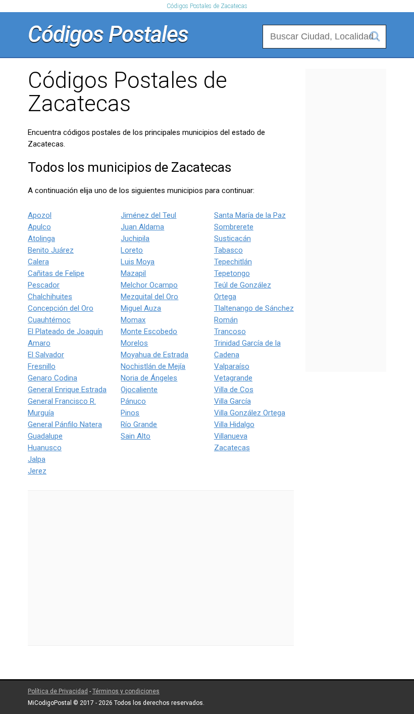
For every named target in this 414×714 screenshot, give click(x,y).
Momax (133, 319)
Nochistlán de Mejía (153, 366)
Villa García (232, 401)
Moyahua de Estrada (154, 354)
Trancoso (230, 331)
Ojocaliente (139, 389)
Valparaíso (231, 366)
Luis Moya (137, 261)
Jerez (37, 470)
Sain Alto (135, 436)
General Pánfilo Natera (65, 424)
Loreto (132, 250)
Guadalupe (45, 436)
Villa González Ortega (249, 412)
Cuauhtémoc (49, 319)
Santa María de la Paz (250, 215)
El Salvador (46, 354)
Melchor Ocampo (149, 285)
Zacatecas (232, 447)
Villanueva (230, 436)
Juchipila (135, 238)
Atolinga (41, 238)
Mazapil (133, 273)
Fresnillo (42, 366)
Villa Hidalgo (234, 424)
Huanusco (45, 447)
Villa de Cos (233, 389)
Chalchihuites (50, 296)
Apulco (39, 226)
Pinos (130, 412)
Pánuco (133, 401)
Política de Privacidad (58, 691)
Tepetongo (232, 273)
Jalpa (36, 459)
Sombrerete (233, 226)
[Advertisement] (161, 568)
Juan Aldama (142, 226)
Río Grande (139, 424)
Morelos (134, 343)
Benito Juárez (51, 250)
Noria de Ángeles (149, 378)
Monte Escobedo (149, 331)
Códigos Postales (108, 34)
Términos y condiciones (126, 691)
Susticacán (232, 238)
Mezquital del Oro (149, 296)
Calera (38, 261)
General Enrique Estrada (67, 389)
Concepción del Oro (60, 308)
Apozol (39, 215)
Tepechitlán (233, 261)
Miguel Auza (141, 308)
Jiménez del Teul (148, 215)
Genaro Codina (52, 378)
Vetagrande (233, 378)
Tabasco (228, 250)
